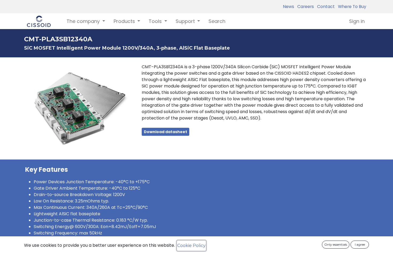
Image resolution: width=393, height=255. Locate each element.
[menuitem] (217, 21)
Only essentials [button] (335, 244)
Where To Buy (351, 6)
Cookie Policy (191, 245)
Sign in (357, 21)
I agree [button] (360, 244)
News (288, 6)
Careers (304, 6)
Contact (325, 6)
